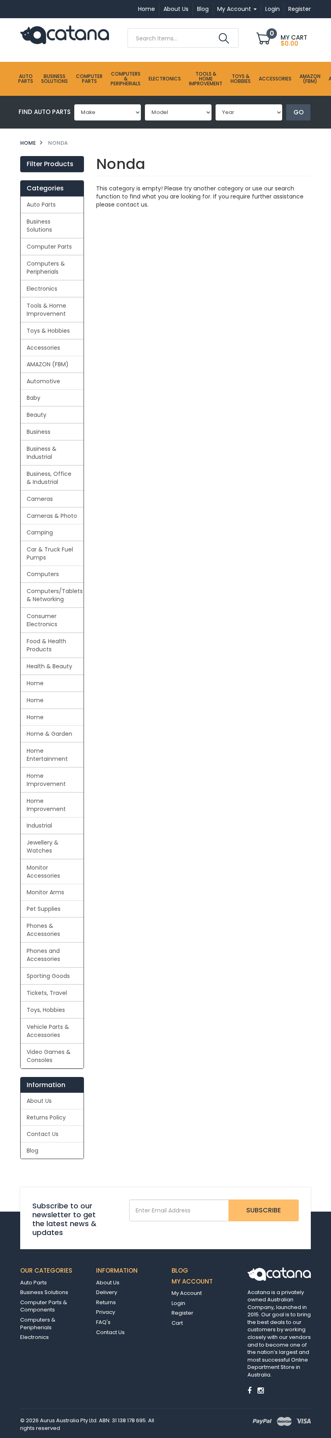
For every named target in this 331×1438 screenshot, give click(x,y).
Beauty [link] (36, 415)
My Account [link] (187, 1293)
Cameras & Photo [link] (52, 516)
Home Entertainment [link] (47, 755)
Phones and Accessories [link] (43, 955)
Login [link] (178, 1303)
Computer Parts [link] (49, 247)
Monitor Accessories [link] (43, 872)
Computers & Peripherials (125, 78)
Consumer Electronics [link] (42, 620)
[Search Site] (224, 38)
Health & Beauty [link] (49, 666)
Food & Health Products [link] (46, 645)
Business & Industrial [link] (42, 453)
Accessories (275, 78)
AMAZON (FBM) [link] (48, 364)
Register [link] (182, 1313)
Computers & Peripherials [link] (46, 268)
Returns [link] (106, 1302)
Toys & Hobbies (240, 78)
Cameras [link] (40, 499)
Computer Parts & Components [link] (43, 1306)
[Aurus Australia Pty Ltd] (64, 34)
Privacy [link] (105, 1312)
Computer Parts (89, 78)
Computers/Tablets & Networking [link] (55, 595)
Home (146, 9)
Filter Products (50, 164)
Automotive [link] (43, 381)
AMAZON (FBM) (310, 78)
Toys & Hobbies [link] (48, 331)
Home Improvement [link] (46, 780)
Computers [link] (43, 574)
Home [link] (35, 683)
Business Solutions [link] (39, 225)
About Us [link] (39, 1101)
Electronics (165, 78)
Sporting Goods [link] (48, 976)
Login (272, 9)
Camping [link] (40, 532)
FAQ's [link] (103, 1322)
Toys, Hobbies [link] (46, 1010)
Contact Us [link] (43, 1134)
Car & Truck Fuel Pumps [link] (50, 553)
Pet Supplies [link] (44, 909)
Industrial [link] (39, 825)
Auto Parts (25, 78)
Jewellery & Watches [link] (43, 846)
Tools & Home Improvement (205, 78)
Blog (203, 9)
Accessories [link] (43, 348)
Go (298, 112)
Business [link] (38, 432)
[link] (249, 1390)
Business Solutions (54, 78)
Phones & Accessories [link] (43, 930)
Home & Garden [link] (49, 734)
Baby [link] (33, 398)
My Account (235, 9)
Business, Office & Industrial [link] (49, 478)
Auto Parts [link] (41, 205)
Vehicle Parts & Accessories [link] (48, 1031)
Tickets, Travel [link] (47, 993)
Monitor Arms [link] (45, 892)
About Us (176, 9)
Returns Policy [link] (46, 1117)
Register (299, 9)
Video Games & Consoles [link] (49, 1056)
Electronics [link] (42, 289)
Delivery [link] (106, 1292)
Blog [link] (32, 1151)
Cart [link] (177, 1323)
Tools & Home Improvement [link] (46, 310)
